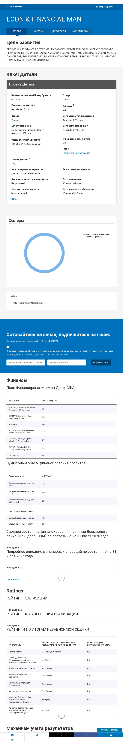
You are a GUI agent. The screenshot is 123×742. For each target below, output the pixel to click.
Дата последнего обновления (78, 189)
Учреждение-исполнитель (76, 139)
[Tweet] (61, 735)
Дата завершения (72, 179)
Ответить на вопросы (109, 730)
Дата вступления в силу (75, 126)
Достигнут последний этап (25, 189)
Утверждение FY (20, 159)
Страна (15, 116)
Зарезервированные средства (27, 169)
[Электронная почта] (12, 735)
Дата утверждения (21, 126)
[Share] (86, 735)
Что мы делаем (14, 6)
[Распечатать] (37, 735)
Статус (66, 95)
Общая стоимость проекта (26, 139)
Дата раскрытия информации (78, 116)
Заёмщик (68, 105)
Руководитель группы (23, 105)
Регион (66, 149)
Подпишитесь (100, 362)
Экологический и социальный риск (29, 179)
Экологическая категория (76, 169)
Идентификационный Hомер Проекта (31, 95)
